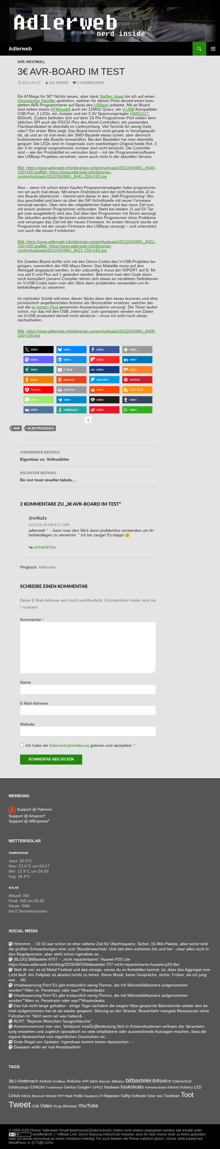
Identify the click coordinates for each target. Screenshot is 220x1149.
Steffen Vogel (112, 96)
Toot (187, 1095)
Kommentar (32, 620)
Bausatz (105, 1081)
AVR (21, 62)
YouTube (88, 1106)
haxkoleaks (132, 1086)
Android (45, 1081)
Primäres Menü (213, 49)
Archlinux (59, 1081)
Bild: (21, 168)
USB (35, 1106)
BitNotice (161, 1080)
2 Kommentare (91, 83)
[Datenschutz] (100, 1130)
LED (197, 1087)
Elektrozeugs (41, 428)
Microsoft (38, 1096)
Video (46, 1105)
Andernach (28, 1081)
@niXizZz (38, 518)
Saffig (125, 1096)
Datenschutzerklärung (69, 745)
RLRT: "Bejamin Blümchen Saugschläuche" (53, 1021)
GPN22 (98, 1087)
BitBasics (118, 1081)
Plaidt (68, 1096)
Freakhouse (54, 1087)
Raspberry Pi (93, 1096)
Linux (14, 1095)
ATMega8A (60, 109)
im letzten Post (45, 307)
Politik (78, 1096)
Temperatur (18, 853)
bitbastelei (138, 1080)
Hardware (111, 1087)
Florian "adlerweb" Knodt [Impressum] (59, 1130)
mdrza (26, 1096)
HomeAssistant (155, 1087)
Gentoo (70, 1087)
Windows (70, 1106)
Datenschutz (182, 1081)
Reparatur (111, 1096)
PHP (60, 1096)
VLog (57, 1106)
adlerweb (58, 83)
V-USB (128, 109)
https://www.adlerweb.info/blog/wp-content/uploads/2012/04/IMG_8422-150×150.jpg (64, 248)
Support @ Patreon (34, 809)
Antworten (45, 548)
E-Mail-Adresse (34, 703)
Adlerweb (20, 49)
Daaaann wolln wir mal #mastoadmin (47, 1047)
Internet (173, 1087)
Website (27, 724)
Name (25, 682)
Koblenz (186, 1087)
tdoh (160, 1096)
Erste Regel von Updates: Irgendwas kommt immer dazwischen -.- (74, 1041)
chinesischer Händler (36, 101)
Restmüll (35, 62)
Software (138, 1096)
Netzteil (51, 1096)
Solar (14, 887)
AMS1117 (140, 114)
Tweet (20, 1104)
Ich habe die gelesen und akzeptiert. (80, 745)
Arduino (74, 1081)
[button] (38, 349)
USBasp (101, 105)
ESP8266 (37, 1087)
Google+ (84, 1087)
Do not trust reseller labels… (48, 476)
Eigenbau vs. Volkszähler (44, 456)
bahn (94, 1081)
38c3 (13, 1081)
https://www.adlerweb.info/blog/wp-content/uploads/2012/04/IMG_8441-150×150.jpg (64, 174)
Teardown (172, 1096)
